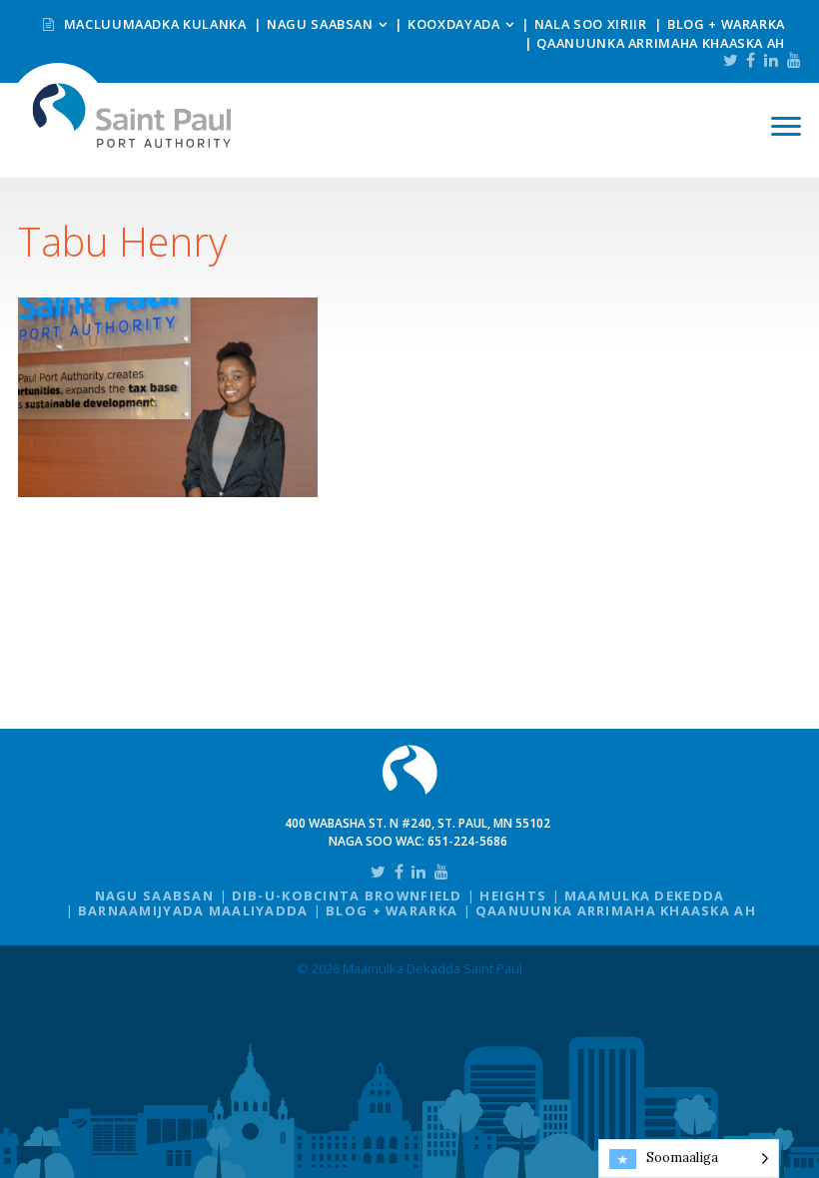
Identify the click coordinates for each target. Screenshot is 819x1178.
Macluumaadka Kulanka (153, 24)
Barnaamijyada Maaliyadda (193, 910)
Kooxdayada (453, 24)
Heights (512, 895)
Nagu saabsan (320, 24)
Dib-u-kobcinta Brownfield (347, 895)
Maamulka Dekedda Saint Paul (132, 115)
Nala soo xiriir (590, 24)
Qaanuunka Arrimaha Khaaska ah (660, 43)
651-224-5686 (467, 841)
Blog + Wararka (726, 24)
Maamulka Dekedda (644, 895)
